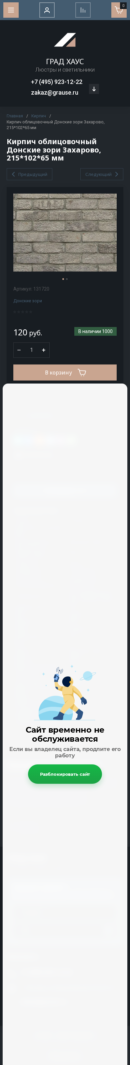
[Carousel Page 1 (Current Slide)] (63, 279)
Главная (15, 115)
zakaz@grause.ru (54, 92)
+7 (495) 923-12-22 (56, 81)
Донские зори (27, 300)
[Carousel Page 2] (67, 279)
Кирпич (38, 115)
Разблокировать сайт (65, 774)
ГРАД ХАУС (65, 61)
